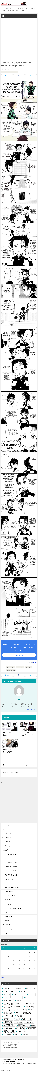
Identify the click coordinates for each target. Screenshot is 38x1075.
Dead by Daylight (10, 895)
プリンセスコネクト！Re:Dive (13, 908)
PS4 (33, 988)
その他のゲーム (9, 916)
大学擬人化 (9, 1009)
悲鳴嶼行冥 (8, 1013)
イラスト (5, 858)
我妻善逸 (27, 1013)
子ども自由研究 (22, 1009)
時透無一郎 (8, 1016)
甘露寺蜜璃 (8, 1022)
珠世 (30, 1019)
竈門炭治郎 (9, 1025)
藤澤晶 (20, 1028)
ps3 (27, 988)
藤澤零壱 (31, 1028)
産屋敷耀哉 (19, 1022)
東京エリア (21, 1016)
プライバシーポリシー (9, 933)
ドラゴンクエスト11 (10, 854)
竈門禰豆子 (23, 1025)
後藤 (30, 1009)
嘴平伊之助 (29, 1006)
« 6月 (2, 977)
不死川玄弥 (20, 1000)
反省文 (7, 883)
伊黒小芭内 (30, 1004)
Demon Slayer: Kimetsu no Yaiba (9, 72)
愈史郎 (17, 1012)
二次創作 (8, 1003)
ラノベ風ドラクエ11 (13, 997)
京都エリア (19, 1003)
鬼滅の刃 (7, 841)
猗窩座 (17, 1019)
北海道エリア (19, 1006)
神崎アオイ (29, 1022)
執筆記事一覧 (31, 709)
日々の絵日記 (7, 920)
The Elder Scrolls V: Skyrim (12, 887)
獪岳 (23, 1019)
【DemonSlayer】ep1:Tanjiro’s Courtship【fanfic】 (9, 734)
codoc (34, 662)
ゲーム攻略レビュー (8, 879)
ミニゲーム (6, 825)
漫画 (4, 829)
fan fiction (28, 667)
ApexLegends (9, 846)
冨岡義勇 (8, 1006)
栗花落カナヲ (8, 1019)
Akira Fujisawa (10, 667)
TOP (7, 1059)
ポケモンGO (8, 912)
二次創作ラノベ (7, 850)
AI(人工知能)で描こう (11, 875)
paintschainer (19, 988)
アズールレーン (9, 900)
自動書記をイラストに (11, 866)
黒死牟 (17, 1034)
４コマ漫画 (25, 1034)
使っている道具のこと (11, 870)
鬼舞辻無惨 (22, 1031)
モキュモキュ (9, 833)
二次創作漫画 (7, 837)
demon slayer (20, 667)
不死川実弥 (8, 1000)
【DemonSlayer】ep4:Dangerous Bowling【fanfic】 (27, 734)
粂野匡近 (33, 1025)
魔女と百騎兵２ (7, 1034)
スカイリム (7, 994)
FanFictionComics (8, 925)
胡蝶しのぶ (8, 1028)
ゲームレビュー (26, 991)
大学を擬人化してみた (11, 862)
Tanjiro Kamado (11, 670)
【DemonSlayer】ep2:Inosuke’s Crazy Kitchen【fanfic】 (8, 751)
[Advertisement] (19, 38)
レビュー (27, 997)
